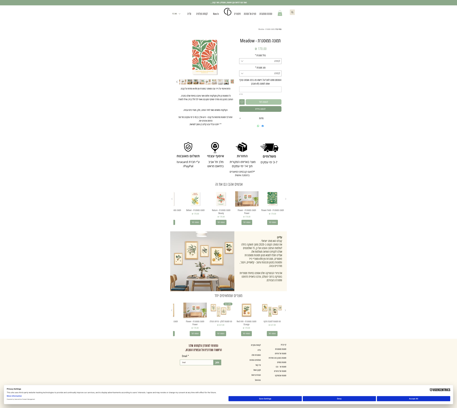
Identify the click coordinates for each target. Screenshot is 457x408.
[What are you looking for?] (292, 12)
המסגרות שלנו (256, 355)
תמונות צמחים (281, 362)
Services (258, 380)
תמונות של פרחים (280, 353)
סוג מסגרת (260, 67)
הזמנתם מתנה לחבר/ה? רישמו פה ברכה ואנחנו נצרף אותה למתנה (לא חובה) (260, 81)
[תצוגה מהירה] (272, 199)
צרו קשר (258, 365)
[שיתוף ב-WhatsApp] (258, 126)
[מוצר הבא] (172, 198)
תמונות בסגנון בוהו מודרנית (277, 358)
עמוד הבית (278, 29)
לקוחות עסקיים (256, 345)
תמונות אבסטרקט (280, 375)
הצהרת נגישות (256, 375)
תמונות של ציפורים (280, 371)
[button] (176, 13)
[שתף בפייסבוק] (262, 126)
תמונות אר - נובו (281, 366)
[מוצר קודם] (285, 198)
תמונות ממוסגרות (280, 349)
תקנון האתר (257, 370)
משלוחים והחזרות (255, 360)
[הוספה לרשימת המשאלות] (242, 102)
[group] (229, 208)
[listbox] (176, 13)
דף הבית (283, 344)
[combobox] (260, 61)
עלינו (259, 350)
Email (184, 356)
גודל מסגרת (260, 55)
